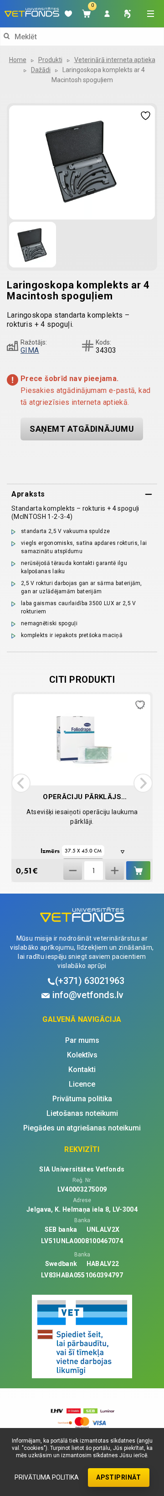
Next (143, 783)
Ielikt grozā (138, 870)
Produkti (50, 59)
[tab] (82, 494)
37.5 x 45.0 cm (83, 850)
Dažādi (41, 69)
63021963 (89, 980)
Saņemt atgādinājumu (82, 429)
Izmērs (50, 851)
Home (17, 59)
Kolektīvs (82, 1055)
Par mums (82, 1040)
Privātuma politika (47, 1477)
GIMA (29, 350)
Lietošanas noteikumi (82, 1113)
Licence (82, 1084)
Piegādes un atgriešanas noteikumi (82, 1128)
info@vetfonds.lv (87, 994)
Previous (21, 783)
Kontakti (82, 1069)
